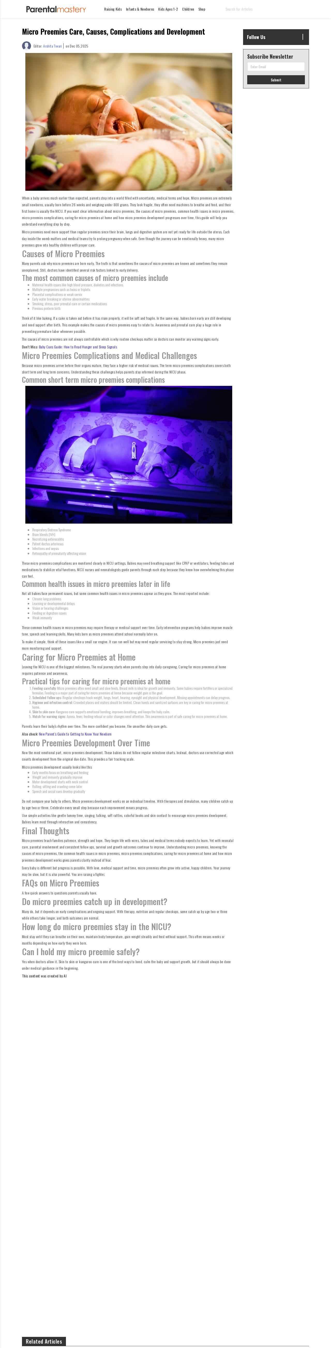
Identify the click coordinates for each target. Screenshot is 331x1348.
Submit (276, 79)
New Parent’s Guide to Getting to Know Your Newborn (75, 734)
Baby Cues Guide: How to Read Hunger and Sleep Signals (78, 346)
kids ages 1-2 (168, 9)
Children (188, 9)
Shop (201, 9)
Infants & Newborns (140, 9)
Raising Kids (113, 9)
